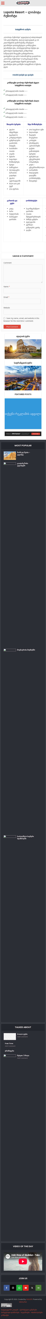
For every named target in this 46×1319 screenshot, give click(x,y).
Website (7, 307)
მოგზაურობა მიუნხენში (26, 650)
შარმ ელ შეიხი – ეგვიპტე (23, 453)
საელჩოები (25, 1312)
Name (7, 286)
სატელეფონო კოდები (9, 1310)
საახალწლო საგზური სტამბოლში (25, 837)
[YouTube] (26, 1288)
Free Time (9, 1043)
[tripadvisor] (38, 1288)
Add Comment (22, 1037)
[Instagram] (13, 1288)
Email (6, 297)
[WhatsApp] (19, 1288)
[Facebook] (6, 1288)
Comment (8, 263)
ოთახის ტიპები (37, 1312)
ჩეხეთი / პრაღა (23, 1055)
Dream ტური (22, 1034)
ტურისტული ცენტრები (28, 1310)
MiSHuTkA (23, 1302)
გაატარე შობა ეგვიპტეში (22, 464)
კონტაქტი (5, 1315)
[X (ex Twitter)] (32, 1288)
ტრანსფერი (9, 1051)
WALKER (29, 1299)
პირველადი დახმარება (10, 1312)
